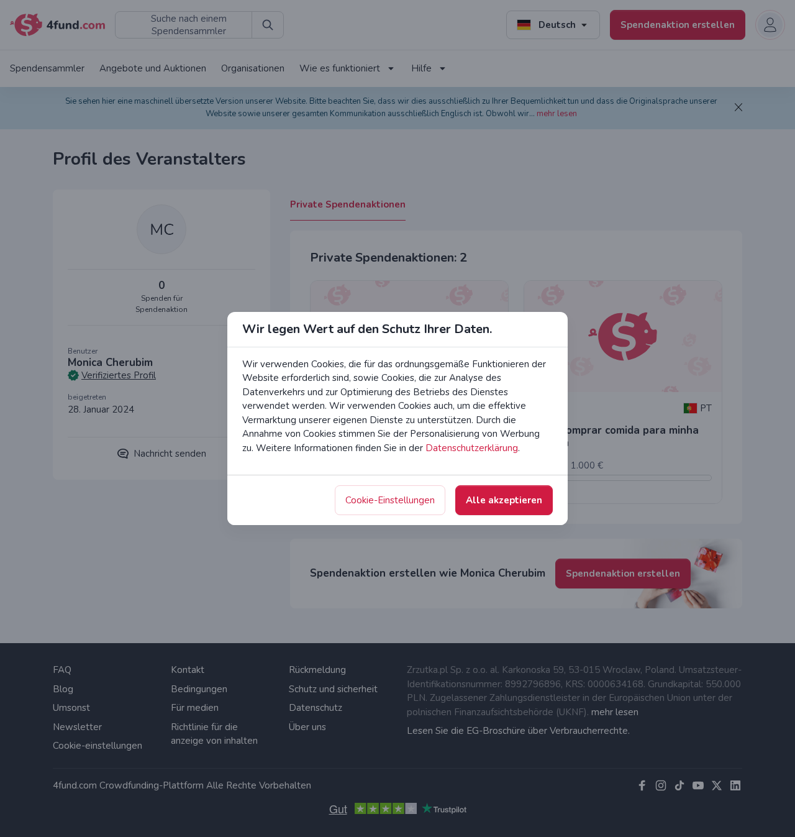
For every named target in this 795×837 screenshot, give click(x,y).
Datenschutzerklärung (471, 448)
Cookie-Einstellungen (390, 500)
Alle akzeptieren (504, 500)
